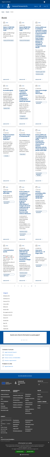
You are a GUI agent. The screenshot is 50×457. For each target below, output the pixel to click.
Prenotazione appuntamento (16, 421)
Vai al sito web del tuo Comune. (25, 376)
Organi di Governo (5, 394)
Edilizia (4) (5, 307)
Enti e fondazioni (4, 401)
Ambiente (27, 407)
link (37, 448)
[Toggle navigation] (2, 6)
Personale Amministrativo (4, 407)
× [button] (48, 442)
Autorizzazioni (28, 413)
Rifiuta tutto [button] (30, 451)
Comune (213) (6, 301)
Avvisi (7, 22)
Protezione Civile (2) (7, 315)
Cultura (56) (5, 304)
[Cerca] (47, 6)
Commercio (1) (6, 298)
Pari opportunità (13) (7, 312)
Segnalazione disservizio (16, 425)
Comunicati (40, 396)
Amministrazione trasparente (29, 421)
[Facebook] (39, 6)
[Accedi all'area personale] (44, 2)
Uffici (2, 399)
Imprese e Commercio (18, 402)
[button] (25, 454)
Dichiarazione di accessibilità (28, 430)
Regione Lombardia (6, 2)
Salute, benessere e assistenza (29, 410)
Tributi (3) (5, 326)
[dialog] (25, 449)
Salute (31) (5, 318)
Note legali (27, 426)
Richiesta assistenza (17, 431)
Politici (2, 403)
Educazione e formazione (28, 395)
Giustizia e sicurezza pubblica (29, 399)
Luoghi (39, 405)
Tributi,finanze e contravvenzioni (28, 403)
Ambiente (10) (6, 296)
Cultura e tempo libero (18, 397)
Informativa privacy (29, 424)
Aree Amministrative (5, 396)
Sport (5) (5, 323)
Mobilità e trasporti (17, 407)
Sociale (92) (5, 320)
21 (31, 286)
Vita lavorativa (16, 400)
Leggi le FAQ (15, 428)
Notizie (39, 394)
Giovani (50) (5, 309)
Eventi (39, 408)
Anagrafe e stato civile (18, 395)
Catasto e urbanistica (17, 404)
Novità (7, 12)
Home (3, 12)
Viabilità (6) (5, 329)
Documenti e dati (4, 410)
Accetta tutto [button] (20, 451)
